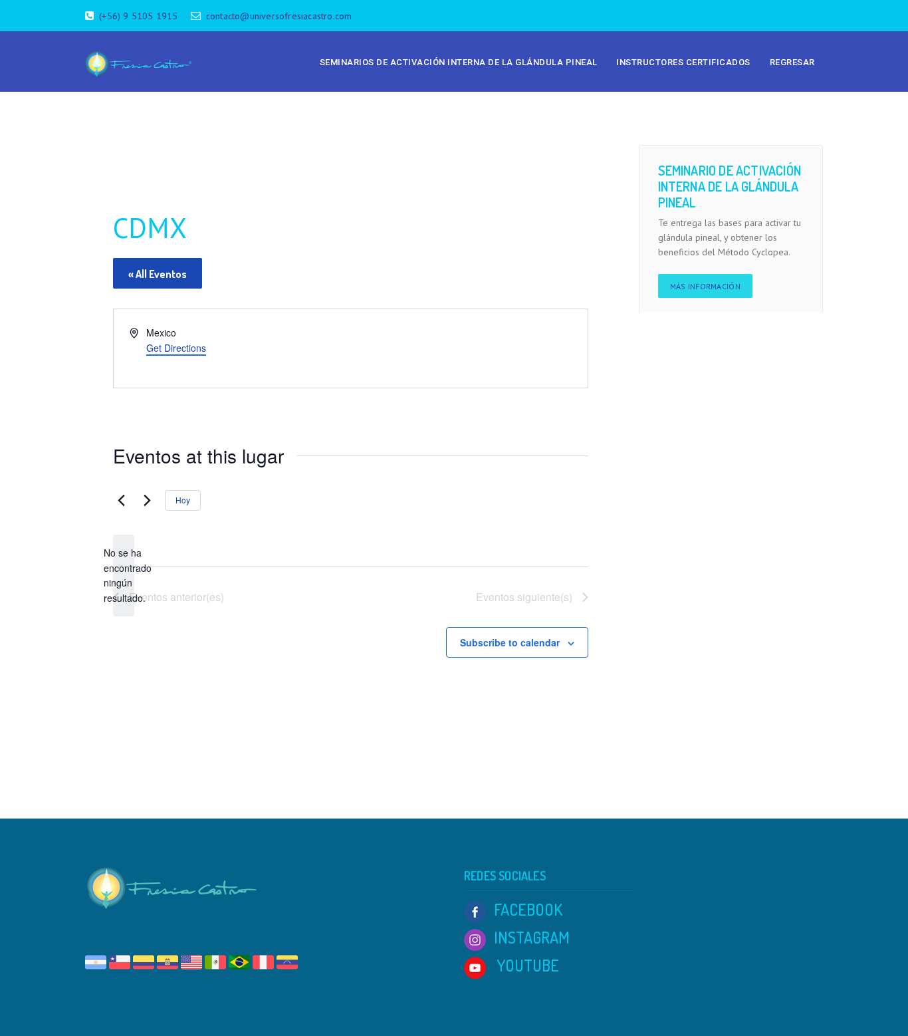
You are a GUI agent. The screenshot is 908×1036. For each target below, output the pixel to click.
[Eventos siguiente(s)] (147, 501)
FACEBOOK (528, 909)
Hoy (182, 499)
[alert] (123, 575)
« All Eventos (157, 274)
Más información (705, 286)
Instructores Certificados (683, 62)
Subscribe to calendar (510, 642)
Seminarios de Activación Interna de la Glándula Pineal (459, 62)
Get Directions (176, 347)
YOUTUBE (526, 965)
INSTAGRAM (532, 937)
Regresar (792, 62)
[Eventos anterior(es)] (121, 501)
